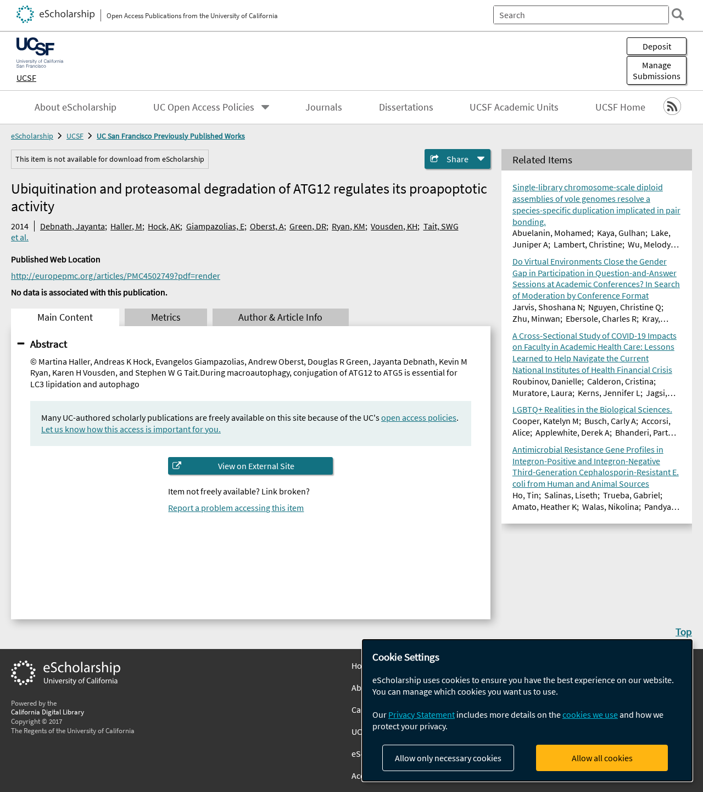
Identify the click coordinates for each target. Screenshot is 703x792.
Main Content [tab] (65, 317)
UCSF (26, 77)
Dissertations (406, 107)
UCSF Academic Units (514, 107)
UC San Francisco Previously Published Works (171, 136)
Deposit (657, 46)
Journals (323, 107)
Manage (656, 70)
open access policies (418, 417)
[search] (678, 14)
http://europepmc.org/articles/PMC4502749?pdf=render (115, 275)
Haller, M (126, 226)
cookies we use (590, 714)
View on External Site (256, 465)
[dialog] (527, 710)
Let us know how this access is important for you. (131, 429)
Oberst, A (267, 226)
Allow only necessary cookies (448, 757)
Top (684, 631)
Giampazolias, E (215, 226)
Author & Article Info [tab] (280, 317)
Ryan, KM (348, 226)
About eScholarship (75, 107)
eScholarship (32, 136)
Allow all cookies (602, 757)
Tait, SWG (441, 226)
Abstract (48, 343)
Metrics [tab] (166, 317)
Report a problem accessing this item (236, 507)
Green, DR (307, 226)
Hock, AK (164, 226)
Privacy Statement (421, 714)
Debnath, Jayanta (72, 226)
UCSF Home (620, 107)
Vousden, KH (394, 226)
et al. (20, 237)
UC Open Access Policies (203, 107)
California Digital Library (47, 711)
